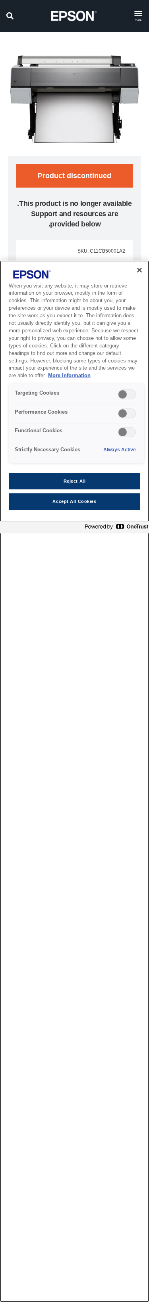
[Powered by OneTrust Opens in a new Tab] (115, 528)
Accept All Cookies (74, 501)
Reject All (75, 481)
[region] (74, 781)
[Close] (139, 270)
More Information (69, 375)
